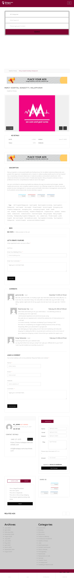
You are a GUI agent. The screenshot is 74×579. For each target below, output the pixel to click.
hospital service (48, 211)
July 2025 (7, 538)
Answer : (43, 459)
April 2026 (7, 530)
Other (11, 499)
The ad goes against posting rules (19, 497)
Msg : (44, 442)
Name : (43, 429)
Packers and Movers (44, 547)
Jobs (39, 543)
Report (20, 503)
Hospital (13, 211)
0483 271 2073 (16, 439)
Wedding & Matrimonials (45, 564)
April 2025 (7, 545)
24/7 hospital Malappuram (21, 205)
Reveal (30, 439)
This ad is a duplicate (15, 493)
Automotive (41, 528)
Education (41, 532)
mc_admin (16, 424)
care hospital (19, 207)
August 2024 (8, 551)
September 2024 (9, 549)
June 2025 (8, 541)
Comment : (11, 388)
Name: (9, 363)
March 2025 (8, 547)
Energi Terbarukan (20, 338)
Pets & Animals (42, 549)
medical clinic (16, 213)
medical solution (26, 213)
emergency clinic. (27, 209)
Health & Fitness (13, 70)
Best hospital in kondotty (45, 205)
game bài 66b (19, 295)
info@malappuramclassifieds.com (21, 450)
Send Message (53, 468)
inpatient (57, 211)
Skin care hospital (18, 218)
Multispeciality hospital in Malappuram (24, 216)
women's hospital (21, 220)
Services (40, 558)
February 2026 (9, 532)
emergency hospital (39, 209)
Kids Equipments (43, 545)
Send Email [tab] (48, 421)
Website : (10, 380)
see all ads (16, 429)
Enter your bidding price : (15, 252)
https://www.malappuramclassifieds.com (21, 444)
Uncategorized (42, 562)
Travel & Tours (42, 560)
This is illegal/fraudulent (16, 488)
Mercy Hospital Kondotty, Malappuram (24, 88)
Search (37, 32)
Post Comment (12, 406)
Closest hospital (37, 207)
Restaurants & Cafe (44, 556)
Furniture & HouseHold (45, 538)
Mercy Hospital (47, 213)
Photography (42, 551)
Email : (9, 372)
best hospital (33, 205)
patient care (44, 216)
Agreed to (52, 464)
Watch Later (14, 481)
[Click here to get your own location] (67, 26)
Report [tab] (26, 481)
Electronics (41, 534)
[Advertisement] (37, 52)
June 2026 (8, 528)
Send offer (11, 278)
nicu (38, 216)
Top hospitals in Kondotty (45, 218)
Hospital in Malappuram (36, 211)
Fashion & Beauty (43, 536)
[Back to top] (68, 567)
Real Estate (41, 554)
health (48, 209)
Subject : (43, 437)
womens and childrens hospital (35, 220)
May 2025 (7, 543)
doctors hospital (47, 207)
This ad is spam (14, 490)
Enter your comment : (14, 261)
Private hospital (53, 216)
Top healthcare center (30, 218)
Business (40, 530)
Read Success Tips (23, 309)
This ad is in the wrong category (19, 495)
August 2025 (8, 536)
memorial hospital (37, 213)
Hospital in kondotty (22, 211)
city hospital (27, 207)
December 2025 (9, 534)
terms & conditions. (56, 464)
